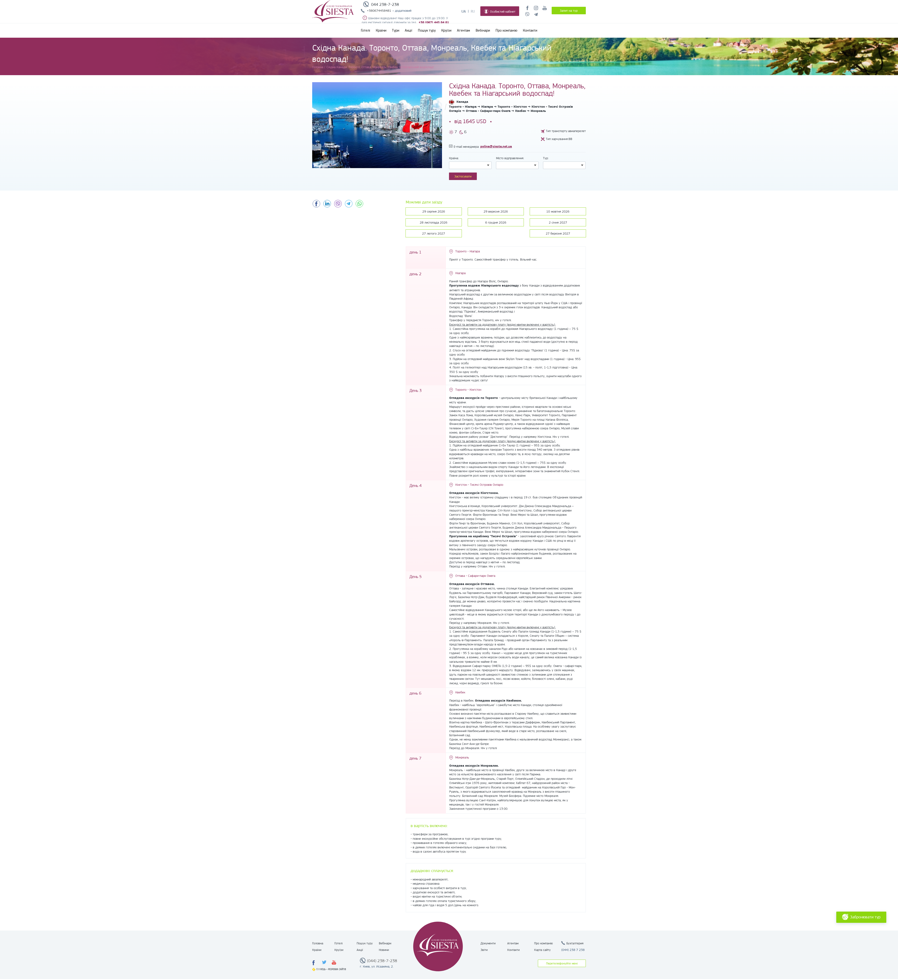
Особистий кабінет (502, 11)
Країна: (454, 158)
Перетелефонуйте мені (562, 963)
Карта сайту (542, 950)
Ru (473, 11)
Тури (395, 30)
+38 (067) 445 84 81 (434, 22)
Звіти (484, 950)
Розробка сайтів (337, 969)
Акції (408, 30)
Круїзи (446, 30)
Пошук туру (427, 30)
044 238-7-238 (385, 4)
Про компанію (506, 30)
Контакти (530, 30)
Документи (488, 943)
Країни (381, 30)
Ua (463, 11)
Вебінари (483, 30)
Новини (384, 950)
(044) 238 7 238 (573, 950)
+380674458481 (379, 10)
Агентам (463, 30)
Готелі (365, 30)
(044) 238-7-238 (382, 960)
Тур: (546, 158)
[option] (377, 125)
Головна (317, 943)
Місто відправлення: (510, 158)
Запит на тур (569, 10)
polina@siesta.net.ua (496, 146)
